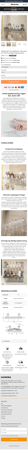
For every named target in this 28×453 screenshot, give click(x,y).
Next (25, 28)
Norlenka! (17, 445)
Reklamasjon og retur (6, 412)
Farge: (3, 70)
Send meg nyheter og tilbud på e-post (10, 435)
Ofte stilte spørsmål (6, 414)
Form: (6, 64)
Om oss (3, 416)
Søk (2, 403)
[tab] (14, 341)
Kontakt (3, 418)
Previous (2, 28)
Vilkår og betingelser (6, 405)
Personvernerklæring (6, 410)
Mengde (3, 75)
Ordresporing (4, 408)
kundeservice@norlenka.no (9, 396)
